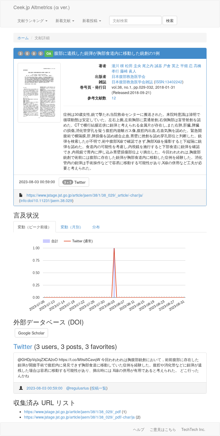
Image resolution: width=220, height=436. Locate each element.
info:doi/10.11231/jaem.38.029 (46, 200)
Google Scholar (31, 333)
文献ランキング (31, 20)
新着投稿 (90, 20)
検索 (170, 20)
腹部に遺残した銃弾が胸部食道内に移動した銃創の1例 (107, 53)
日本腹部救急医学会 (128, 76)
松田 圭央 (133, 65)
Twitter (75, 182)
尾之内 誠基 (152, 65)
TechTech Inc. (193, 429)
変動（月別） (72, 226)
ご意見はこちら (163, 429)
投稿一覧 (98, 388)
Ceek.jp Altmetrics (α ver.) (41, 6)
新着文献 (64, 20)
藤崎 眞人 (128, 71)
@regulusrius (77, 388)
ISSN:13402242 (168, 81)
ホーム (23, 37)
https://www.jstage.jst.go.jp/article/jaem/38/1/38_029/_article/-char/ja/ (85, 195)
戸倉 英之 (171, 65)
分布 (96, 226)
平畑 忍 (186, 65)
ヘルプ (138, 429)
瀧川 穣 (118, 65)
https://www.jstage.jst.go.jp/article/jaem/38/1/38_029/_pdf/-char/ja (79, 417)
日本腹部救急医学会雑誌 (132, 81)
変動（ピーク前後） (35, 226)
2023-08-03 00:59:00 (45, 388)
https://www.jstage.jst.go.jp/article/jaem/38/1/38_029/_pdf (72, 411)
